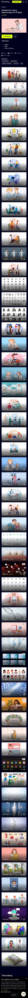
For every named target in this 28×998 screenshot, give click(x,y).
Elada (5, 15)
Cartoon (16, 63)
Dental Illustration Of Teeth (9, 559)
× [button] (26, 978)
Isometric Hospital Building (9, 964)
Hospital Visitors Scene (8, 499)
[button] (14, 992)
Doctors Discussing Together (9, 199)
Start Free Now (17, 1)
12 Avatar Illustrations (7, 679)
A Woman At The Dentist (8, 244)
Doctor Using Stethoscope (8, 469)
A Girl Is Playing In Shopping (9, 604)
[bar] (26, 2)
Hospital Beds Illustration (8, 214)
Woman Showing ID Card (8, 859)
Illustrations (5, 61)
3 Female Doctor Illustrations (9, 259)
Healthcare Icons (6, 289)
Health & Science (6, 63)
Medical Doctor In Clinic (8, 184)
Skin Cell (5, 694)
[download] (24, 79)
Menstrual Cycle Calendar (8, 724)
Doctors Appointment (7, 409)
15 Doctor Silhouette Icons (8, 319)
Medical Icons (6, 304)
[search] (23, 2)
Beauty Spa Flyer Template (9, 874)
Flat (22, 63)
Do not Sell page (4, 990)
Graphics (4, 7)
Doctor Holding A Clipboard (9, 364)
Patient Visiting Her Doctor (8, 169)
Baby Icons (5, 589)
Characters (14, 61)
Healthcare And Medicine (8, 139)
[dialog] (14, 987)
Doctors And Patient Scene (9, 424)
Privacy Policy (23, 986)
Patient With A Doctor (7, 484)
